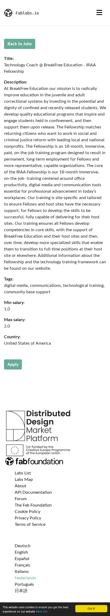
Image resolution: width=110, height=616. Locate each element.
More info (42, 611)
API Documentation (33, 492)
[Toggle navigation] (99, 13)
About (20, 486)
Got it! (91, 608)
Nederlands (25, 578)
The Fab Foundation (33, 505)
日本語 (21, 591)
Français (22, 565)
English (21, 552)
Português (24, 584)
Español (22, 559)
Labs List (23, 473)
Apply (12, 364)
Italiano (22, 571)
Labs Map (24, 479)
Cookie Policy (27, 511)
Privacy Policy (28, 518)
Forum (21, 499)
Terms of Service (30, 524)
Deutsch (22, 546)
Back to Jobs (19, 44)
